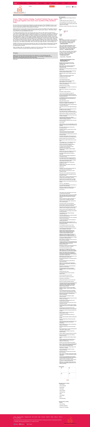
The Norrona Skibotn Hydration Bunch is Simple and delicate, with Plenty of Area (68, 237)
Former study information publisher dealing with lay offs (67, 317)
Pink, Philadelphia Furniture (48, 25)
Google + (75, 6)
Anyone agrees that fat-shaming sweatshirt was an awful (67, 310)
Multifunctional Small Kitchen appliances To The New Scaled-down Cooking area (68, 256)
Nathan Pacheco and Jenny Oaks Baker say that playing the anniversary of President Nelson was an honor (68, 125)
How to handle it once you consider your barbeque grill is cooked (66, 312)
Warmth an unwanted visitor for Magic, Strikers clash (67, 337)
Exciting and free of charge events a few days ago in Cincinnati (67, 352)
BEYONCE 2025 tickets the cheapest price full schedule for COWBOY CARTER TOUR (67, 102)
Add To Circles (29, 424)
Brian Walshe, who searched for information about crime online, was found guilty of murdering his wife (32, 56)
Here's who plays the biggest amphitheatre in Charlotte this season (67, 156)
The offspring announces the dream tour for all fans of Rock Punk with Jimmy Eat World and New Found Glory (67, 98)
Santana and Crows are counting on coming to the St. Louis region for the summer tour (67, 151)
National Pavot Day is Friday (64, 85)
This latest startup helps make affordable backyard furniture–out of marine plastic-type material (67, 269)
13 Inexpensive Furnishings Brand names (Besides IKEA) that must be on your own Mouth (67, 308)
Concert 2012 (62, 56)
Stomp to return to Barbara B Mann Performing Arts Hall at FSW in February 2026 (28, 58)
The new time (61, 122)
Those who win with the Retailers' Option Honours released (66, 296)
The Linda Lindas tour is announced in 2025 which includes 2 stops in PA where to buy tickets (68, 111)
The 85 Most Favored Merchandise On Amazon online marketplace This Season (67, 228)
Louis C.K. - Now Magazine (64, 183)
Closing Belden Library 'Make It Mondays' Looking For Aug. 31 (66, 213)
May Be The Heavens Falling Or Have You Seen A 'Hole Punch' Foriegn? (68, 298)
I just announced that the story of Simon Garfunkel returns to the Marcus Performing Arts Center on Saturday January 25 (67, 118)
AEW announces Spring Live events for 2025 (67, 113)
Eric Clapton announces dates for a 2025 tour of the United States (68, 87)
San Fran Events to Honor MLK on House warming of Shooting (66, 349)
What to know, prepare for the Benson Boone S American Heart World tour (67, 83)
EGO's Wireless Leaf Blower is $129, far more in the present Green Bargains (68, 240)
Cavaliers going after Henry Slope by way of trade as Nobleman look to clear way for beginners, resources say (67, 340)
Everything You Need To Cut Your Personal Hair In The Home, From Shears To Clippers (68, 246)
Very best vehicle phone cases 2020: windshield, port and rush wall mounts (68, 218)
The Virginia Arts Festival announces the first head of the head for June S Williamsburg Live (67, 158)
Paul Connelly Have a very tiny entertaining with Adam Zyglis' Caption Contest (68, 329)
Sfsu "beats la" (62, 189)
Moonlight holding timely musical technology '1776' (67, 327)
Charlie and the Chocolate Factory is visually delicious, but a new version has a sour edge (67, 179)
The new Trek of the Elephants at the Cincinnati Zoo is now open (67, 120)
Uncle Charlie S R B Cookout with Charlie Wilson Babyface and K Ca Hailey (66, 81)
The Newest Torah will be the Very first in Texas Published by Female (67, 303)
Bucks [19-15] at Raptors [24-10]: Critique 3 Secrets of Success (67, 335)
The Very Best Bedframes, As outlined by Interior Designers (68, 259)
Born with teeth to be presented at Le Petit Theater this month (66, 171)
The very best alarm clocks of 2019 (65, 275)
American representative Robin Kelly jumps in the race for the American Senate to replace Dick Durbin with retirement (68, 95)
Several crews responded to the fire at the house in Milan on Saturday (68, 115)
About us (56, 416)
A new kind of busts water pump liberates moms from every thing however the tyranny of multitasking (67, 322)
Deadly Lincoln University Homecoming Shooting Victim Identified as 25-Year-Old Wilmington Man (31, 55)
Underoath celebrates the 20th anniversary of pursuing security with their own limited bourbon (68, 136)
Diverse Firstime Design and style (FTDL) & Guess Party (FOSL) (67, 261)
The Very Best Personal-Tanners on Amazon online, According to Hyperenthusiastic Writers (67, 291)
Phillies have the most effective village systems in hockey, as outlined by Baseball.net (67, 360)
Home (15, 3)
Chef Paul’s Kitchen (40, 44)
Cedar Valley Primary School (64, 79)
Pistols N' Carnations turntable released (66, 281)
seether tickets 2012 (64, 43)
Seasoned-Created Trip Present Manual (66, 203)
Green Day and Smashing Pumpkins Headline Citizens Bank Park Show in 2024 (67, 160)
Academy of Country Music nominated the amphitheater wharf (66, 162)
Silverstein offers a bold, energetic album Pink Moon (67, 73)
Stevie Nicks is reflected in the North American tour (67, 89)
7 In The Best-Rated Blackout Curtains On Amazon (66, 315)
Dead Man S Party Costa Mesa (64, 91)
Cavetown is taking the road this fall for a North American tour (67, 130)
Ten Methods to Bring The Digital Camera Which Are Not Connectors (68, 211)
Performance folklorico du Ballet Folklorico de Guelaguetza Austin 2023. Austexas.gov (67, 187)
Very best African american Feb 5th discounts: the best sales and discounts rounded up (67, 205)
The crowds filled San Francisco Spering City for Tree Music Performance (68, 105)
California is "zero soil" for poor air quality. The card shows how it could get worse (67, 169)
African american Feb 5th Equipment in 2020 (67, 209)
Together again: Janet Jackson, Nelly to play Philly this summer (67, 165)
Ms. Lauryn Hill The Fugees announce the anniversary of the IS (66, 127)
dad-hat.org (31, 37)
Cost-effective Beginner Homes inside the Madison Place (66, 273)
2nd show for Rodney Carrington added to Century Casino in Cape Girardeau (67, 145)
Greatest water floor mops (64, 271)
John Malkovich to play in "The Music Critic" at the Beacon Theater (67, 175)
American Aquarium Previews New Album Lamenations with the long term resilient (66, 132)
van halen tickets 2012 (64, 55)
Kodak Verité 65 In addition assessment (66, 276)
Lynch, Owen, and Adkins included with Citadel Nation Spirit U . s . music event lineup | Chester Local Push (67, 354)
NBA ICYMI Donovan (18, 43)
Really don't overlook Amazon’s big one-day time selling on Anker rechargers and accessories (68, 207)
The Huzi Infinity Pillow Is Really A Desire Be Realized (67, 319)
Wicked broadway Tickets (65, 60)
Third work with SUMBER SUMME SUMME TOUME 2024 (67, 149)
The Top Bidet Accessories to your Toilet (66, 225)
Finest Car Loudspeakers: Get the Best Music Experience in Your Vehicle (67, 266)
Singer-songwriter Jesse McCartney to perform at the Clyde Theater (68, 134)
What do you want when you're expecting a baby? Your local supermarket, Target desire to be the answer (67, 264)
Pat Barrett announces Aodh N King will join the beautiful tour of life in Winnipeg (67, 109)
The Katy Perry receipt (63, 77)
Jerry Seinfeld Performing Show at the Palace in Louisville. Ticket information (68, 185)
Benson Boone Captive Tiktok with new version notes (67, 140)
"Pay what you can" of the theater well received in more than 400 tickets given (67, 193)
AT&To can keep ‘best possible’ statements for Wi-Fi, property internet (67, 201)
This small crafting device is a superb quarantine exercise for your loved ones (68, 215)
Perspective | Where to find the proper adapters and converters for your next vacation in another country (67, 305)
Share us (16, 424)
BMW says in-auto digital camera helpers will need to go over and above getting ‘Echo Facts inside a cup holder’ (67, 363)
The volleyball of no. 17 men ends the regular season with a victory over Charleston (67, 142)
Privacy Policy (18, 417)
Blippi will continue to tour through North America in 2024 (68, 181)
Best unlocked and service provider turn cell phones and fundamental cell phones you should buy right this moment (68, 223)
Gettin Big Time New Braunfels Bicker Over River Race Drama (25, 57)
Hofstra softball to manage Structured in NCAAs (67, 333)
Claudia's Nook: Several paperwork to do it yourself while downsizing (67, 301)
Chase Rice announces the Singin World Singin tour (68, 107)
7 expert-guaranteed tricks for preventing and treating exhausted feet (67, 220)
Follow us (69, 6)
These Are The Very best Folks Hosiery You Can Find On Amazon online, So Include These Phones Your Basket (68, 293)
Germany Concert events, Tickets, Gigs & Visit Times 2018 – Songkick (67, 347)
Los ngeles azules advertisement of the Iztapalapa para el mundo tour (66, 147)
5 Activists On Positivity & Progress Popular (67, 226)
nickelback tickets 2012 (69, 49)
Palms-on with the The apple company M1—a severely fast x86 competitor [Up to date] (67, 199)
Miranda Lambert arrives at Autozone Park (67, 138)
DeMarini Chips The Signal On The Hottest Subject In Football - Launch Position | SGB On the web (67, 288)
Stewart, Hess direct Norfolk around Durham (67, 342)
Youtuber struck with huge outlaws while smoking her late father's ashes (66, 76)
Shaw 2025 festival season (64, 100)
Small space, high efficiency (64, 278)
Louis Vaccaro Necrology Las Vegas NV (66, 93)
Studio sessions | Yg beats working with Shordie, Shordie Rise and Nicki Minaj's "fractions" (68, 177)
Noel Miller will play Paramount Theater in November (66, 154)
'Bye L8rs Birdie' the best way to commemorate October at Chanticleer (67, 324)
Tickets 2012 (68, 56)
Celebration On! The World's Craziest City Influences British (66, 331)
